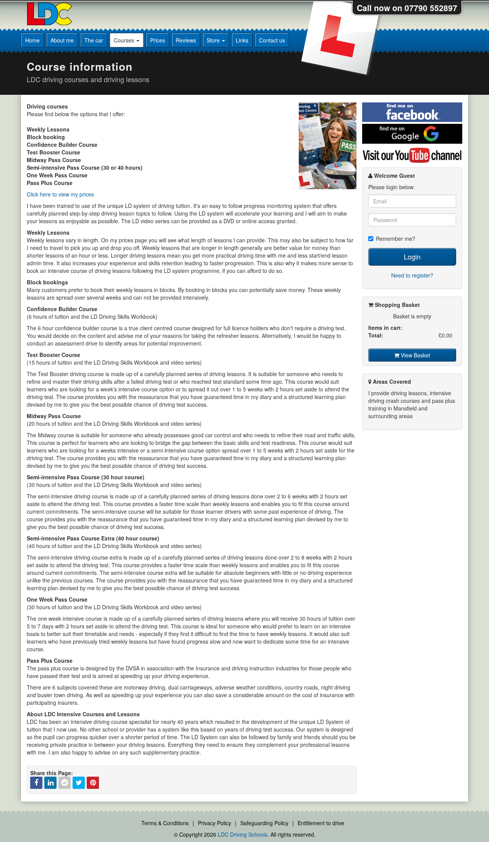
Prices (157, 40)
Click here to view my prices (60, 194)
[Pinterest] (93, 783)
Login (412, 256)
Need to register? (412, 275)
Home (32, 40)
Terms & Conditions (165, 823)
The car (93, 40)
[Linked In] (50, 783)
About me (62, 40)
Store (214, 40)
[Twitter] (79, 783)
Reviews (186, 40)
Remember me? (395, 238)
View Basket (414, 355)
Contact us (272, 40)
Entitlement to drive (321, 823)
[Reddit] (64, 783)
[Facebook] (36, 783)
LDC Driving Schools (242, 834)
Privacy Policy (214, 823)
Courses (125, 40)
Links (242, 40)
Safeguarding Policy (264, 823)
